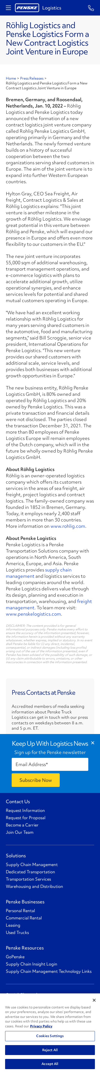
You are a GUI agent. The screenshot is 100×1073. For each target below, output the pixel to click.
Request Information (25, 810)
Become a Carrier (22, 825)
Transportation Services (28, 879)
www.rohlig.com (67, 526)
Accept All (50, 1064)
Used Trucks (17, 932)
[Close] (94, 1000)
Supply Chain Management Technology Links (49, 971)
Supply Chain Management (32, 864)
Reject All (50, 1050)
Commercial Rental (24, 918)
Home (11, 78)
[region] (50, 1033)
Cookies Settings (50, 1036)
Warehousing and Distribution (34, 886)
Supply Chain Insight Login (31, 964)
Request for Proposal (25, 817)
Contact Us (18, 801)
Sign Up (36, 780)
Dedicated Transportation (30, 871)
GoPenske (15, 956)
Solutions (16, 855)
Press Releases (31, 78)
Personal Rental (20, 910)
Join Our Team (19, 832)
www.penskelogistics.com (33, 614)
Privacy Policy (41, 1026)
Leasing (13, 925)
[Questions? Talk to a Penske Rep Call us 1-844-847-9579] (91, 8)
